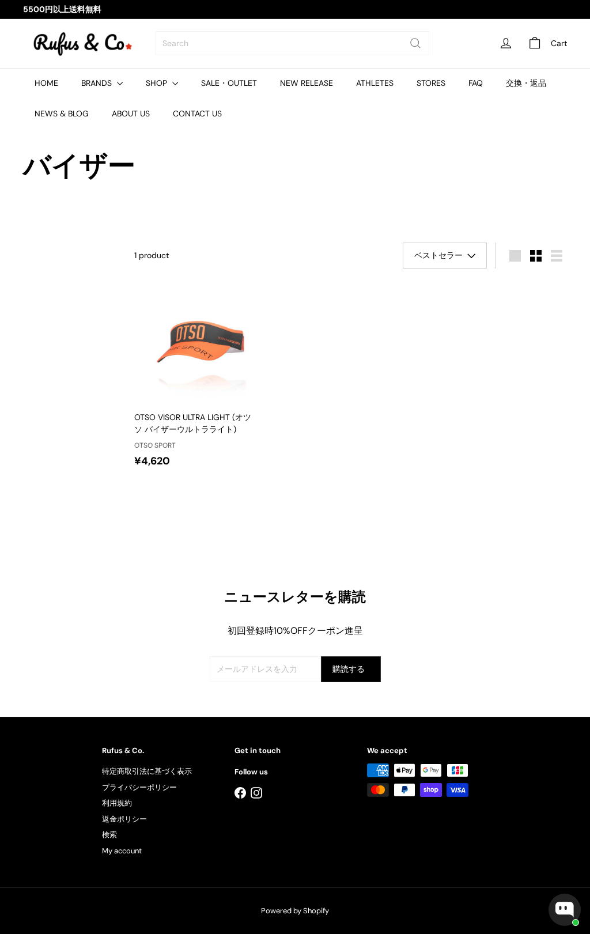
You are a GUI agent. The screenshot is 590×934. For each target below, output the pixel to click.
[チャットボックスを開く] (565, 910)
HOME (46, 83)
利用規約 (117, 803)
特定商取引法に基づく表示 (147, 771)
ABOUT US (131, 113)
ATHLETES (375, 83)
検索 (109, 835)
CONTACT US (197, 113)
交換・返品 (526, 83)
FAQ (475, 83)
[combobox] (292, 43)
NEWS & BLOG (62, 113)
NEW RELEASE (306, 83)
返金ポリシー (124, 819)
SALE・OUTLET (229, 83)
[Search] (415, 43)
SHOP (157, 83)
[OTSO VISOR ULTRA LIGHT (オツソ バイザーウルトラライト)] (202, 378)
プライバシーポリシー (139, 787)
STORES (431, 83)
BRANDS (97, 83)
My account (122, 851)
